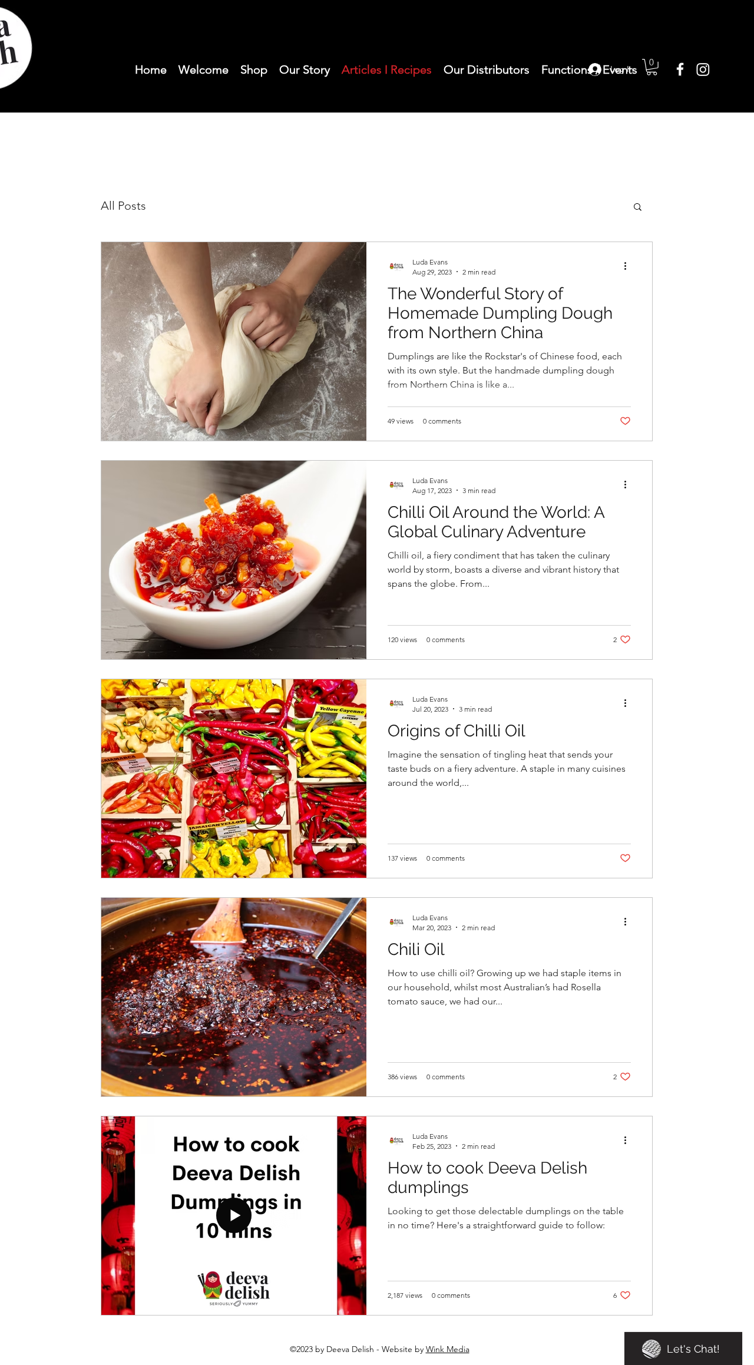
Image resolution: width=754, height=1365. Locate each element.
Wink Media (447, 1349)
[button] (637, 207)
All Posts (123, 206)
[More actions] (629, 266)
